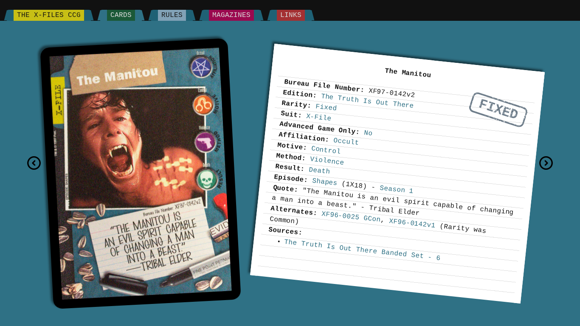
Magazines (231, 15)
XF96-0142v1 (412, 223)
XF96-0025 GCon (351, 217)
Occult (346, 141)
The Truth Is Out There (367, 101)
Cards (121, 15)
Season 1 (396, 189)
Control (326, 150)
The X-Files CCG (49, 15)
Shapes (325, 182)
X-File (319, 117)
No (368, 133)
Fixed (498, 110)
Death (320, 171)
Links (290, 15)
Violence (327, 160)
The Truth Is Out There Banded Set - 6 (362, 250)
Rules (172, 15)
